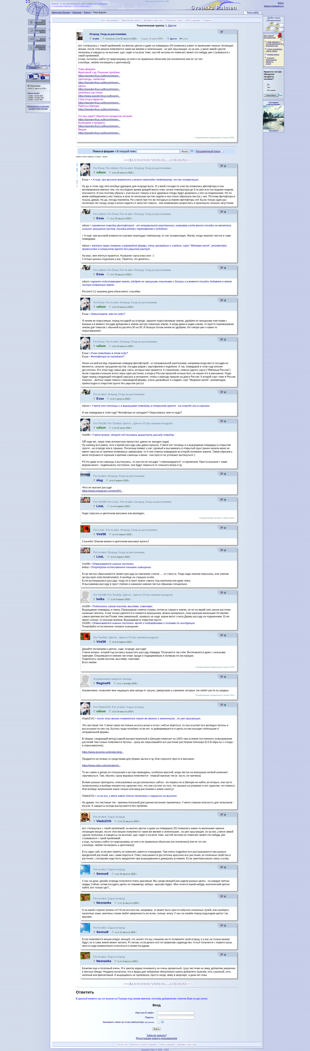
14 (178, 160)
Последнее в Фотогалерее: (273, 103)
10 (161, 160)
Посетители (40, 24)
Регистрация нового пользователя (156, 1038)
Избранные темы (174, 20)
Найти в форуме (192, 20)
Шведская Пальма (61, 12)
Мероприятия (40, 22)
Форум (87, 12)
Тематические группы (131, 20)
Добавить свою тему (153, 20)
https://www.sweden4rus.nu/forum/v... (99, 96)
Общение (76, 12)
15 (182, 160)
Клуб (43, 20)
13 (173, 160)
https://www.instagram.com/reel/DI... (102, 490)
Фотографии (40, 30)
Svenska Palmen (35, 68)
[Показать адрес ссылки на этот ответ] (225, 166)
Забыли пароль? (157, 1035)
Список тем (122, 1044)
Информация (40, 47)
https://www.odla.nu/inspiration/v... (101, 765)
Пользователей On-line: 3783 (157, 1)
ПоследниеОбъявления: (270, 37)
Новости (42, 49)
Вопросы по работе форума (143, 1044)
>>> (188, 160)
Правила (207, 20)
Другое (172, 25)
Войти (281, 3)
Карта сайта (253, 12)
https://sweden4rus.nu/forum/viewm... (99, 75)
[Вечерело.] (273, 128)
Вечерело (274, 130)
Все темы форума (110, 20)
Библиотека (40, 45)
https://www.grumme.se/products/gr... (103, 752)
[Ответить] (222, 32)
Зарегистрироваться (274, 6)
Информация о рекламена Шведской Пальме (38, 107)
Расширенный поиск (208, 151)
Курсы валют (33, 93)
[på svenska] (28, 1)
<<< (126, 160)
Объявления (40, 40)
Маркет (42, 32)
